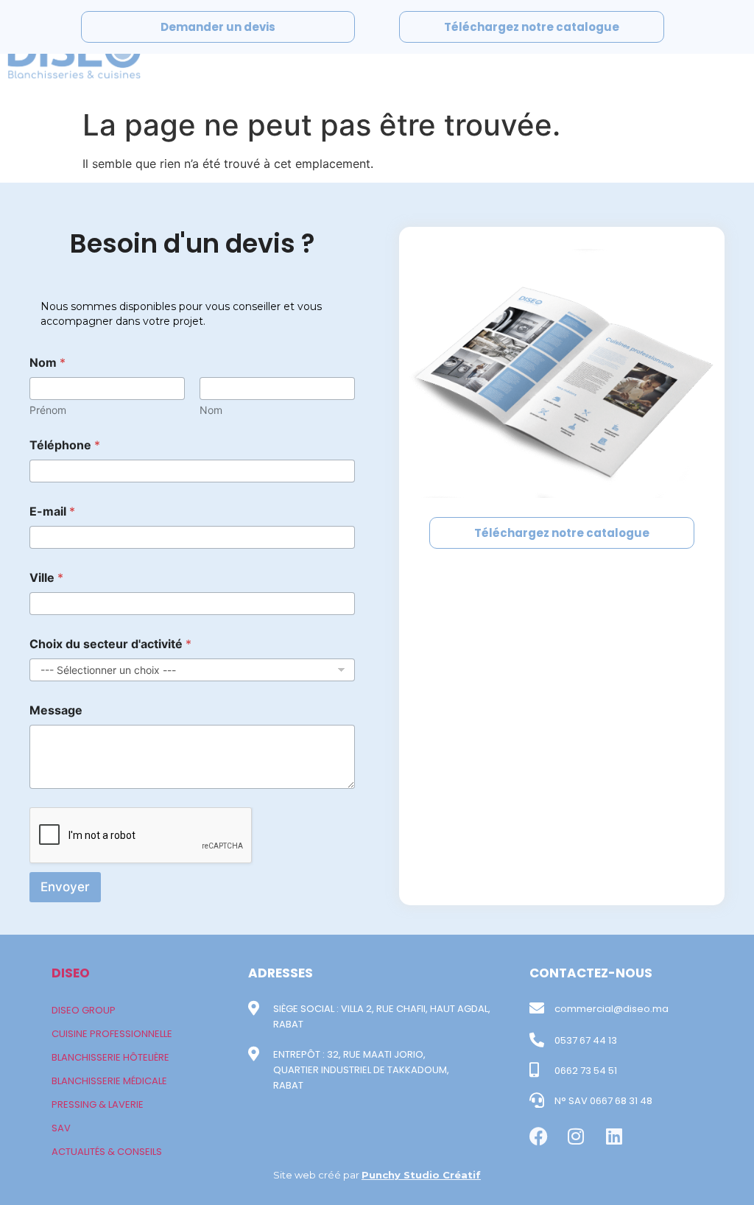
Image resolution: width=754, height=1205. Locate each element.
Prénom (47, 410)
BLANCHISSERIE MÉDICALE (109, 1081)
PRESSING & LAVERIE (98, 1104)
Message (55, 710)
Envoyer (65, 886)
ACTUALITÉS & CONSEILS (107, 1152)
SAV (61, 1128)
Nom (211, 410)
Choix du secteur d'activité (110, 644)
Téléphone (64, 445)
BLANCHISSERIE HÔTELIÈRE (110, 1057)
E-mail (52, 512)
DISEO (71, 973)
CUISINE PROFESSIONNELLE (112, 1034)
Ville (46, 578)
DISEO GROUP (84, 1010)
